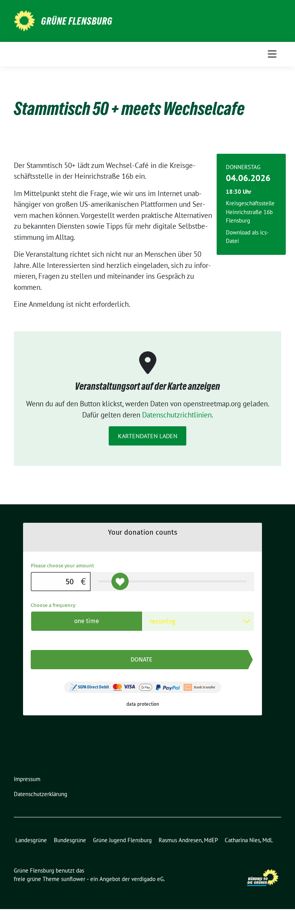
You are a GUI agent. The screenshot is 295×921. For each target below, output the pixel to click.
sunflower (73, 879)
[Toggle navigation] (272, 54)
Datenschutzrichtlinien (177, 414)
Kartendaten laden (147, 436)
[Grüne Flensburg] (24, 20)
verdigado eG (147, 879)
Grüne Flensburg (77, 21)
